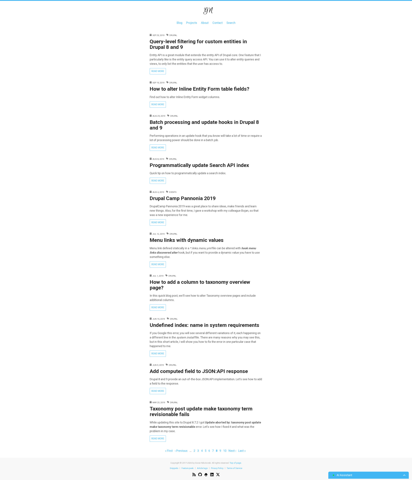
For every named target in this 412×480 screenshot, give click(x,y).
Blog (179, 22)
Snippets (174, 468)
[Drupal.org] (206, 475)
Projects (191, 22)
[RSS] (194, 475)
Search (230, 22)
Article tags (202, 468)
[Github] (200, 475)
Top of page (235, 463)
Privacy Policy (217, 468)
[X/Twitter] (218, 475)
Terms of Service (234, 468)
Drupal (173, 35)
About (205, 22)
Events (173, 192)
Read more (158, 71)
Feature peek (188, 468)
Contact (217, 22)
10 (224, 450)
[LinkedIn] (212, 475)
